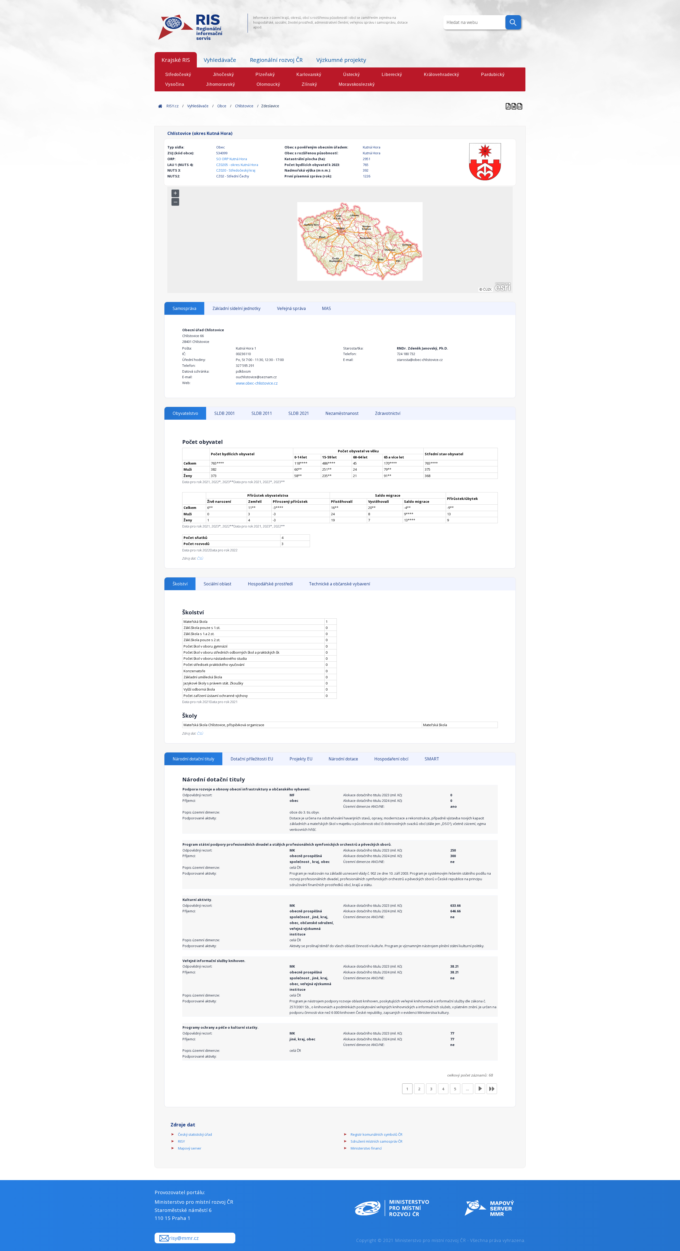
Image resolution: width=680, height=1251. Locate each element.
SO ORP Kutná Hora (231, 158)
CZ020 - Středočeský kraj (235, 170)
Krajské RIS (176, 59)
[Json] (519, 105)
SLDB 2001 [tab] (224, 413)
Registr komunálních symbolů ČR (376, 1134)
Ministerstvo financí (366, 1148)
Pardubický (493, 74)
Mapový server (189, 1148)
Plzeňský (265, 74)
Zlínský (309, 84)
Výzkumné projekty (341, 59)
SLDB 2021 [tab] (298, 413)
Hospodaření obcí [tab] (391, 759)
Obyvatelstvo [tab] (185, 413)
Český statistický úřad (195, 1134)
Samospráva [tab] (184, 308)
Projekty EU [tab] (301, 759)
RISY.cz (172, 105)
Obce (221, 105)
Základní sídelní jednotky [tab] (236, 308)
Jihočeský (223, 74)
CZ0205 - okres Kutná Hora (237, 164)
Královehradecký (441, 74)
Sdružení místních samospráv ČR (376, 1141)
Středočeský (178, 74)
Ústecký (351, 74)
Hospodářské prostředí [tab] (270, 584)
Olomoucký (268, 84)
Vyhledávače (220, 59)
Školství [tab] (180, 584)
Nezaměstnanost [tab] (342, 413)
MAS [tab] (326, 308)
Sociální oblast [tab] (217, 584)
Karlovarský (308, 74)
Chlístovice (244, 105)
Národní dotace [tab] (343, 759)
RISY (181, 1141)
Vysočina (174, 84)
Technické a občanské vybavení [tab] (339, 584)
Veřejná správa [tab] (291, 308)
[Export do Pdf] (509, 105)
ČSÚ (200, 558)
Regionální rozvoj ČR (276, 59)
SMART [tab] (432, 759)
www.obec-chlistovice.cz (257, 383)
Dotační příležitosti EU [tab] (252, 759)
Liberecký (392, 74)
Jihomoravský (220, 84)
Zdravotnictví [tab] (387, 413)
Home (160, 105)
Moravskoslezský (357, 84)
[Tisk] (514, 105)
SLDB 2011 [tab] (262, 413)
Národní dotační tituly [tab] (193, 759)
